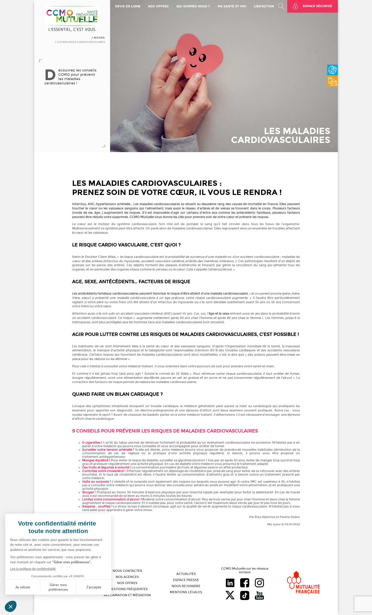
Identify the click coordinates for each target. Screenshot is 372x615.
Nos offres (127, 583)
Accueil (99, 37)
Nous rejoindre (186, 586)
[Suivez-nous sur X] (230, 596)
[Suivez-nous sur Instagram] (259, 583)
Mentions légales (186, 592)
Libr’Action (264, 6)
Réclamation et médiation (127, 595)
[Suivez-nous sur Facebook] (244, 583)
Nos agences (127, 577)
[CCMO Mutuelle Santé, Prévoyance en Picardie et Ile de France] (72, 30)
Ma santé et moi (232, 6)
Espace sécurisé (317, 6)
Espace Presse (186, 580)
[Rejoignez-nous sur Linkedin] (230, 583)
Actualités (186, 574)
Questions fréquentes (127, 589)
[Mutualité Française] (303, 583)
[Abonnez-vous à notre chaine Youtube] (259, 596)
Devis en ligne (127, 6)
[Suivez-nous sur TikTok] (244, 596)
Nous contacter (127, 571)
